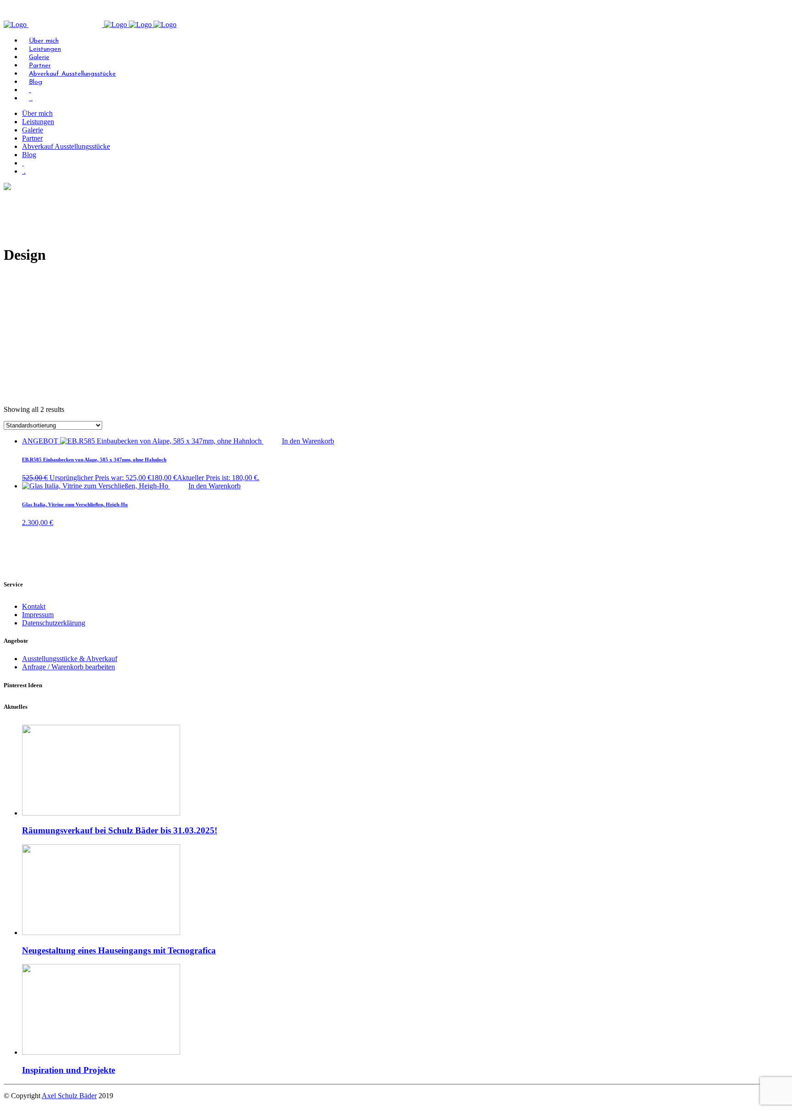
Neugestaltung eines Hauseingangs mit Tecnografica (119, 950)
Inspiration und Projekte (68, 1070)
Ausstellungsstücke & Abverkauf (69, 658)
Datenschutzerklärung (53, 623)
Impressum (38, 614)
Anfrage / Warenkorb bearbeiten (68, 667)
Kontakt (33, 606)
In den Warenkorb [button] (308, 441)
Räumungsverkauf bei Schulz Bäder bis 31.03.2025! (119, 830)
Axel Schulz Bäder (69, 1096)
